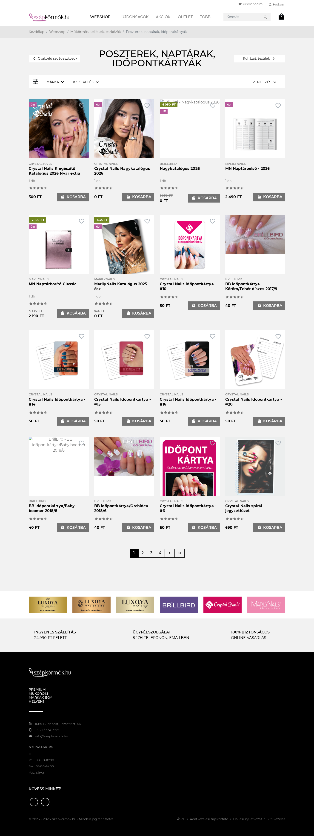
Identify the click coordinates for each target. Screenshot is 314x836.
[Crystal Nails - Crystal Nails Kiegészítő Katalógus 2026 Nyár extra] (59, 129)
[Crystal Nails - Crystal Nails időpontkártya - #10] (190, 244)
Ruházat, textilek (259, 58)
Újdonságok (134, 17)
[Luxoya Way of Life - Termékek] (91, 604)
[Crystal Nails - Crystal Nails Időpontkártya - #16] (190, 360)
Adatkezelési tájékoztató (209, 819)
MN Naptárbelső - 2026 (247, 168)
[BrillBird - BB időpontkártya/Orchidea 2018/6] (124, 455)
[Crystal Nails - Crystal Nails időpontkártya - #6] (190, 482)
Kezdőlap (36, 32)
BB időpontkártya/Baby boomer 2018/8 (52, 508)
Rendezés (265, 82)
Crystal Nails (40, 163)
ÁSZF (181, 819)
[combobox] (242, 17)
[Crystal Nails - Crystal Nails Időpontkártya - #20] (255, 360)
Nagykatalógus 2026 (180, 168)
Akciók (163, 17)
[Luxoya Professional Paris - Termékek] (48, 604)
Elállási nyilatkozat (247, 819)
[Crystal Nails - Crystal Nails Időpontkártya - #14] (59, 360)
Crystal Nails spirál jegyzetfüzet (243, 508)
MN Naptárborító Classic (52, 284)
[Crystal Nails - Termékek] (222, 604)
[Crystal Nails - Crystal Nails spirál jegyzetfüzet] (255, 466)
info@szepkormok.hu (51, 736)
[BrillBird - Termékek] (179, 604)
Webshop (100, 17)
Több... (206, 17)
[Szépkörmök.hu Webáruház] (55, 17)
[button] (34, 802)
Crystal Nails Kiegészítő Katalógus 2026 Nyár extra (54, 171)
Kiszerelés (86, 82)
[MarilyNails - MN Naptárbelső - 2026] (255, 134)
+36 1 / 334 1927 (47, 730)
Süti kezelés (276, 819)
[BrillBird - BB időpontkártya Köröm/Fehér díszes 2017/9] (255, 234)
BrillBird (168, 163)
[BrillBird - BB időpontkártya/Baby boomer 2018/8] (59, 444)
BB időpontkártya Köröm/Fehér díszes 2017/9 (251, 286)
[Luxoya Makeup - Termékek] (135, 604)
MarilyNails (235, 163)
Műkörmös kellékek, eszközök (95, 32)
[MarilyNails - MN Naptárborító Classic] (59, 249)
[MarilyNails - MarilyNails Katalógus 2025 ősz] (124, 249)
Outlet (185, 17)
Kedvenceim (250, 4)
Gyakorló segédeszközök (54, 58)
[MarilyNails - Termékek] (266, 604)
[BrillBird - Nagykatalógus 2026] (190, 102)
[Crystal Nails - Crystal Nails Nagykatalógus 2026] (124, 129)
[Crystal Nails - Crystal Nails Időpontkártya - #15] (124, 360)
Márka (55, 82)
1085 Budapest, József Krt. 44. (58, 724)
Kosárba (73, 197)
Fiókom (276, 4)
